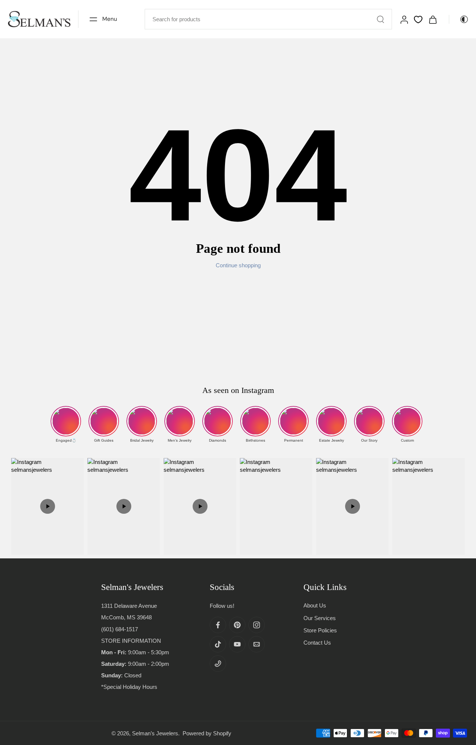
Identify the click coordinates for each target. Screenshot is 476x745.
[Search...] (380, 19)
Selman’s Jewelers (155, 733)
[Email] (256, 644)
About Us (314, 605)
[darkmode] (459, 19)
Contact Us (317, 642)
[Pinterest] (237, 625)
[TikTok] (218, 644)
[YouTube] (237, 644)
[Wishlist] (418, 19)
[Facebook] (218, 625)
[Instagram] (256, 625)
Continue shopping (238, 265)
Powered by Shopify (207, 733)
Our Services (319, 618)
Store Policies (320, 630)
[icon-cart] (432, 19)
